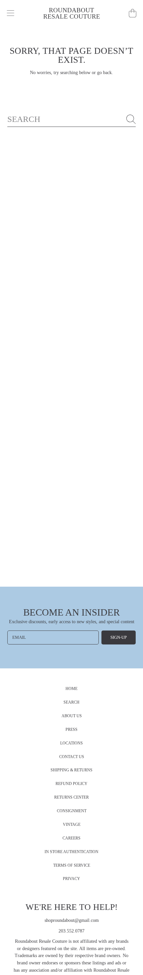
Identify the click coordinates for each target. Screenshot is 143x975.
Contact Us (71, 757)
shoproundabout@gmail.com (72, 920)
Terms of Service (71, 865)
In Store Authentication (71, 852)
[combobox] (71, 119)
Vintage (71, 825)
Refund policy (71, 784)
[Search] (131, 119)
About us (72, 716)
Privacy (71, 879)
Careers (71, 838)
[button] (10, 13)
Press (71, 730)
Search (71, 702)
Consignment (71, 811)
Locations (71, 743)
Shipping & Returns (71, 770)
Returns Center (71, 797)
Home (71, 689)
